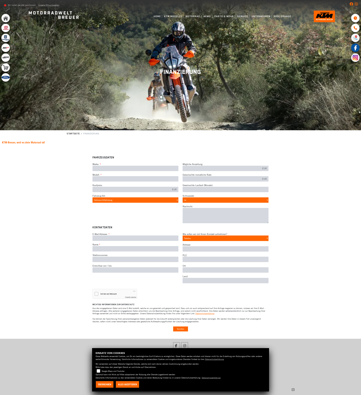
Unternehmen (261, 16)
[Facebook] (355, 48)
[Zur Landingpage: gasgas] (5, 28)
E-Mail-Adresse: (101, 234)
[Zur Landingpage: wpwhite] (5, 48)
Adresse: (187, 244)
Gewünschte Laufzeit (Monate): (198, 185)
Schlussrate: (189, 195)
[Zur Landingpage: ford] (5, 77)
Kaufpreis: (98, 185)
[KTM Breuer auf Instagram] (357, 4)
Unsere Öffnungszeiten (48, 5)
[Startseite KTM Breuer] (53, 15)
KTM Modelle (173, 16)
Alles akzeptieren (127, 384)
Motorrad (193, 16)
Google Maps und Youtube (113, 371)
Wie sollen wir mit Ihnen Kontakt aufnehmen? (205, 234)
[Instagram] (355, 57)
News (207, 16)
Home (157, 16)
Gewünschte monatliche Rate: (197, 174)
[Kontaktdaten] (355, 28)
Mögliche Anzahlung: (193, 164)
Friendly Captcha (130, 297)
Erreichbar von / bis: (102, 265)
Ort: (184, 265)
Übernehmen (104, 384)
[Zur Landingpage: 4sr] (5, 57)
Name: (96, 244)
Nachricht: (188, 206)
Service (242, 16)
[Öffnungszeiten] (355, 18)
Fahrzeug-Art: (99, 195)
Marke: (96, 164)
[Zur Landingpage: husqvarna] (5, 38)
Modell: (96, 174)
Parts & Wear (224, 16)
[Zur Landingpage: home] (5, 18)
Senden (180, 328)
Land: (185, 276)
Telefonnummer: (100, 255)
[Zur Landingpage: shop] (5, 67)
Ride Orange (282, 16)
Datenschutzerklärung (204, 313)
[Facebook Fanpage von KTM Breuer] (352, 4)
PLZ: (185, 255)
